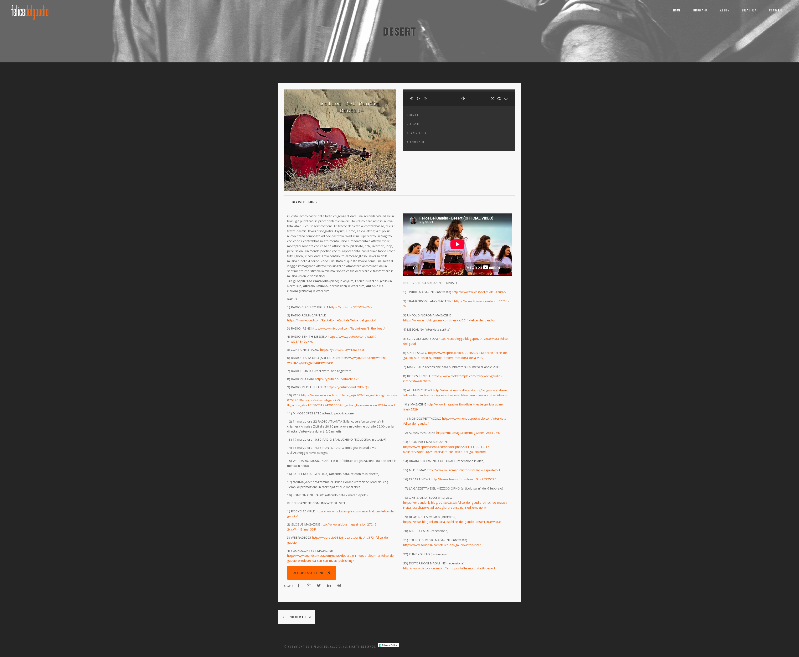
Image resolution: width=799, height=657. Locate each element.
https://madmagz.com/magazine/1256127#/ (468, 432)
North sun (417, 142)
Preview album (300, 617)
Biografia (700, 10)
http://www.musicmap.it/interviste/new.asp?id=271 (463, 470)
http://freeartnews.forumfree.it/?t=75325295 (463, 479)
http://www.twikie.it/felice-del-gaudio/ (479, 292)
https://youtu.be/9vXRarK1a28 (337, 379)
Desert (413, 115)
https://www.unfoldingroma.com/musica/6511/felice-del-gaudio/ (449, 320)
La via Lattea (418, 133)
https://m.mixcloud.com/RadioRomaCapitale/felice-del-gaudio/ (331, 320)
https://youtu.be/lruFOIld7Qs (348, 387)
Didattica (749, 10)
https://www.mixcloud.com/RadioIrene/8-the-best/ (348, 328)
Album (725, 10)
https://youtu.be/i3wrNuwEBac (342, 349)
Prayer (414, 124)
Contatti (775, 10)
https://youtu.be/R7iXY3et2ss (350, 307)
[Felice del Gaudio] (30, 10)
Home (677, 10)
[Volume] (474, 99)
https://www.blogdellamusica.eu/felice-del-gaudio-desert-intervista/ (452, 521)
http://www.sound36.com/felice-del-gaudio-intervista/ (442, 545)
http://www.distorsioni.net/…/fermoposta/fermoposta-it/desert (449, 568)
